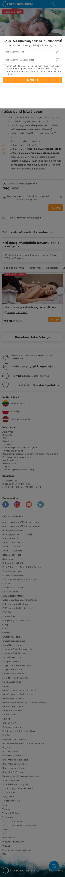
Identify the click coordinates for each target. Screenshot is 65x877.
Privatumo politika (34, 71)
